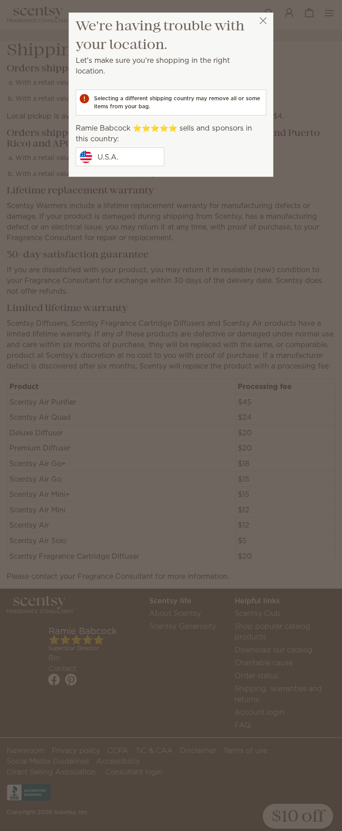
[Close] (263, 20)
